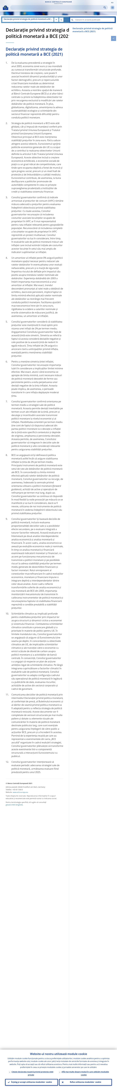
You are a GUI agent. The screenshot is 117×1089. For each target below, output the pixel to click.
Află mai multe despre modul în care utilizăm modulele (85, 1073)
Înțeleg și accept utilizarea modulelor (31, 1082)
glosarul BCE (10, 805)
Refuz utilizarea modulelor (85, 1082)
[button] (112, 2)
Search (105, 7)
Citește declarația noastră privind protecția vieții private (32, 1073)
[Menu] (112, 7)
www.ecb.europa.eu (20, 792)
